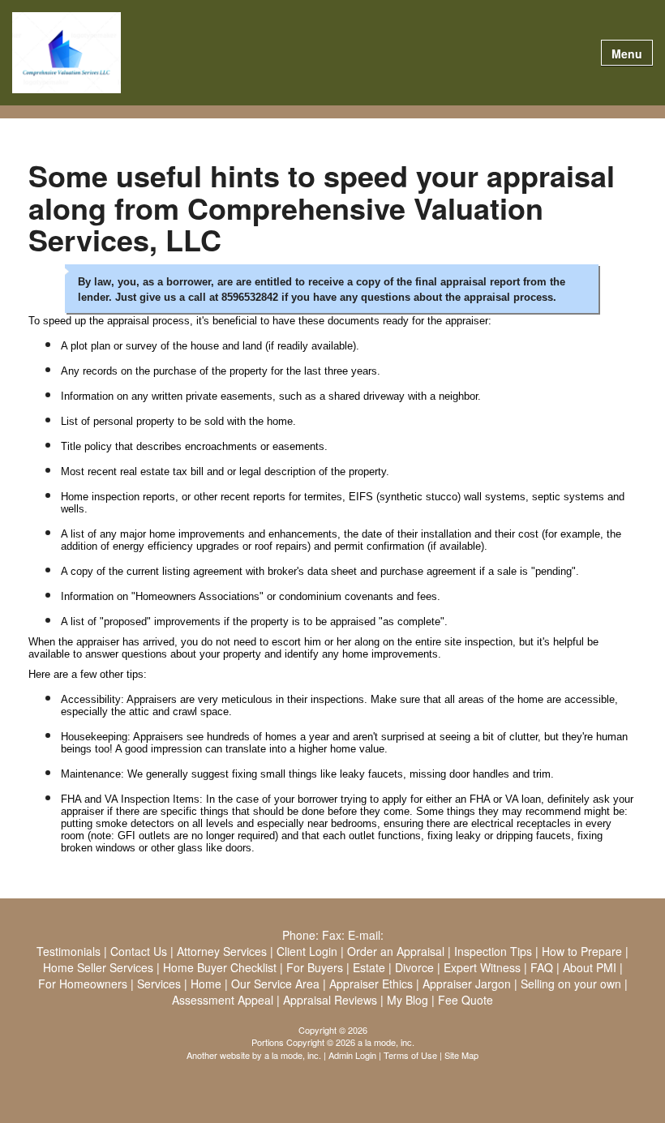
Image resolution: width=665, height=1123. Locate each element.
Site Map (461, 1054)
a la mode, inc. (292, 1054)
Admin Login (352, 1054)
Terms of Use (410, 1054)
